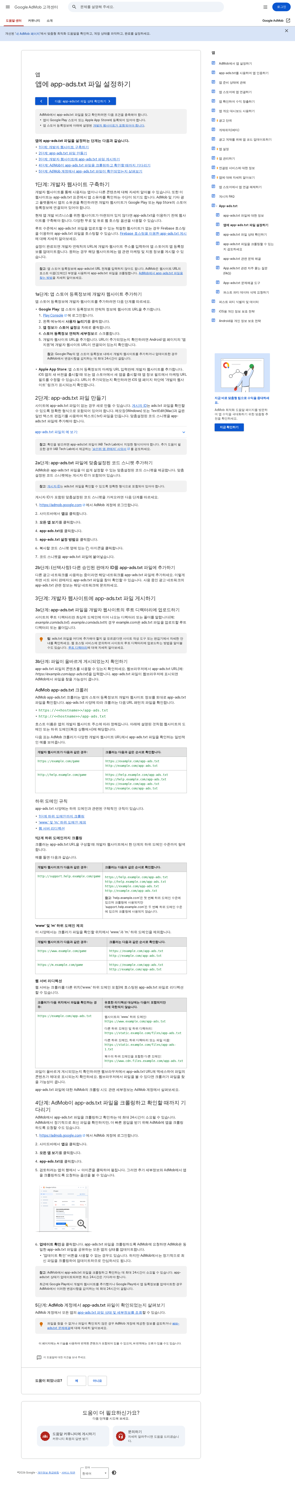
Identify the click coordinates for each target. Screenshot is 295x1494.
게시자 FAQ (227, 196)
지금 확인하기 (229, 427)
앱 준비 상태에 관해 (232, 82)
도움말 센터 (14, 20)
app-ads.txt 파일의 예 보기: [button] (56, 432)
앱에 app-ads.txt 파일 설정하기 (245, 225)
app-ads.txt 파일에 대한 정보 (243, 215)
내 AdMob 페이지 (28, 34)
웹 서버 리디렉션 (52, 828)
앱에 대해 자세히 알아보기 (237, 177)
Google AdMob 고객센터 (36, 7)
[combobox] (152, 7)
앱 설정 (224, 149)
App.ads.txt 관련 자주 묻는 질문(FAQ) (245, 270)
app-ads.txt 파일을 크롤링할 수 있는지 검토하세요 (248, 246)
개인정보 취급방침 (48, 1472)
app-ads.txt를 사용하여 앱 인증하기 (244, 73)
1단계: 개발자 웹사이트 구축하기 (64, 147)
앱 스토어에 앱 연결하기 (235, 92)
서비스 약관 (68, 1472)
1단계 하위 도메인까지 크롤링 (61, 816)
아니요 (97, 1381)
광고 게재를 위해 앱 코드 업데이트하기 (245, 139)
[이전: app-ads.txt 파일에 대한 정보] (41, 101)
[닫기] (286, 31)
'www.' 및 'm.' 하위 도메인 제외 (62, 822)
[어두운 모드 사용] (114, 1472)
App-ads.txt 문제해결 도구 (241, 283)
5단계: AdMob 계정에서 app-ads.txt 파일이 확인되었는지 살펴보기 (90, 171)
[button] (8, 7)
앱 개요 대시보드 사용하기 (237, 111)
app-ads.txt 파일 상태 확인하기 (245, 234)
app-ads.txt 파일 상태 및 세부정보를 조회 (110, 1312)
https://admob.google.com (61, 505)
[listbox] (94, 1473)
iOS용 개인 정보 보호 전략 (237, 311)
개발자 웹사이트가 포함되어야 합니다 (118, 125)
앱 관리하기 (227, 158)
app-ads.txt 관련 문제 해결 (242, 259)
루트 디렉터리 (77, 648)
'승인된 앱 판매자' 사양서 (109, 449)
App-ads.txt (228, 206)
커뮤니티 (34, 20)
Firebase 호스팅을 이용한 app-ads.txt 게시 (153, 233)
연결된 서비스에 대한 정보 (237, 168)
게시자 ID (139, 406)
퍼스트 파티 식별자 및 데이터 (239, 302)
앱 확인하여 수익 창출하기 (237, 101)
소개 (50, 20)
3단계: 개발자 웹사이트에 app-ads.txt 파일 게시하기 (79, 159)
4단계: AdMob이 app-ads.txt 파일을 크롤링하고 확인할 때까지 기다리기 (95, 165)
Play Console (53, 315)
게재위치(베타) (229, 130)
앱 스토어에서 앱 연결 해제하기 (240, 187)
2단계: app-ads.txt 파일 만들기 (63, 153)
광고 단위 (225, 120)
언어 (87, 1467)
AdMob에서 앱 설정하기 (235, 63)
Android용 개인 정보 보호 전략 (240, 321)
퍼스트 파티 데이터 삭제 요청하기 (246, 292)
